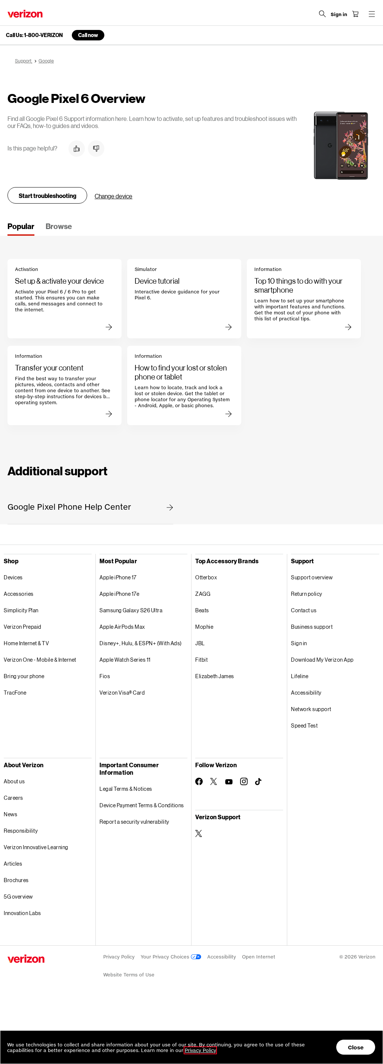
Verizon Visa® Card (122, 692)
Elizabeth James (214, 676)
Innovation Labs (22, 913)
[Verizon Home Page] (25, 14)
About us (14, 781)
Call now (88, 35)
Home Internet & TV (26, 643)
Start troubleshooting (47, 195)
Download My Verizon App (322, 659)
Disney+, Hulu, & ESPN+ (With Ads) (140, 643)
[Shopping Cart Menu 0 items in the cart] (355, 14)
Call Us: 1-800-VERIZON (34, 35)
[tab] (20, 229)
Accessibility (306, 692)
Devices (13, 577)
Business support (312, 627)
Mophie (204, 627)
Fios (104, 676)
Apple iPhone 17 (118, 577)
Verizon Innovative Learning (36, 847)
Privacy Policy (119, 957)
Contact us (303, 610)
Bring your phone (24, 676)
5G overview (18, 896)
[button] (76, 148)
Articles (13, 863)
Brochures (16, 880)
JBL (200, 643)
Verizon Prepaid (23, 627)
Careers (13, 798)
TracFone (15, 692)
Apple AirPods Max (122, 627)
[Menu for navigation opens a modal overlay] (372, 14)
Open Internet (258, 957)
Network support (311, 709)
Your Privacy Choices (166, 957)
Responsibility (21, 830)
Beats (202, 610)
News (10, 814)
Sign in (299, 643)
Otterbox (206, 577)
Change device (113, 195)
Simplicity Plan (21, 610)
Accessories (19, 594)
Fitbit (201, 659)
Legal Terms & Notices (125, 789)
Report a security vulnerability (134, 821)
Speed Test (304, 725)
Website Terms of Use (128, 975)
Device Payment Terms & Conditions (141, 805)
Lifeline (299, 676)
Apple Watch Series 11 (125, 659)
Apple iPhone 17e (119, 594)
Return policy (306, 594)
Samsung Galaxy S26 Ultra (130, 610)
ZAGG (202, 594)
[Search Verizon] (322, 14)
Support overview (312, 577)
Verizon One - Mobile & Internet (40, 659)
